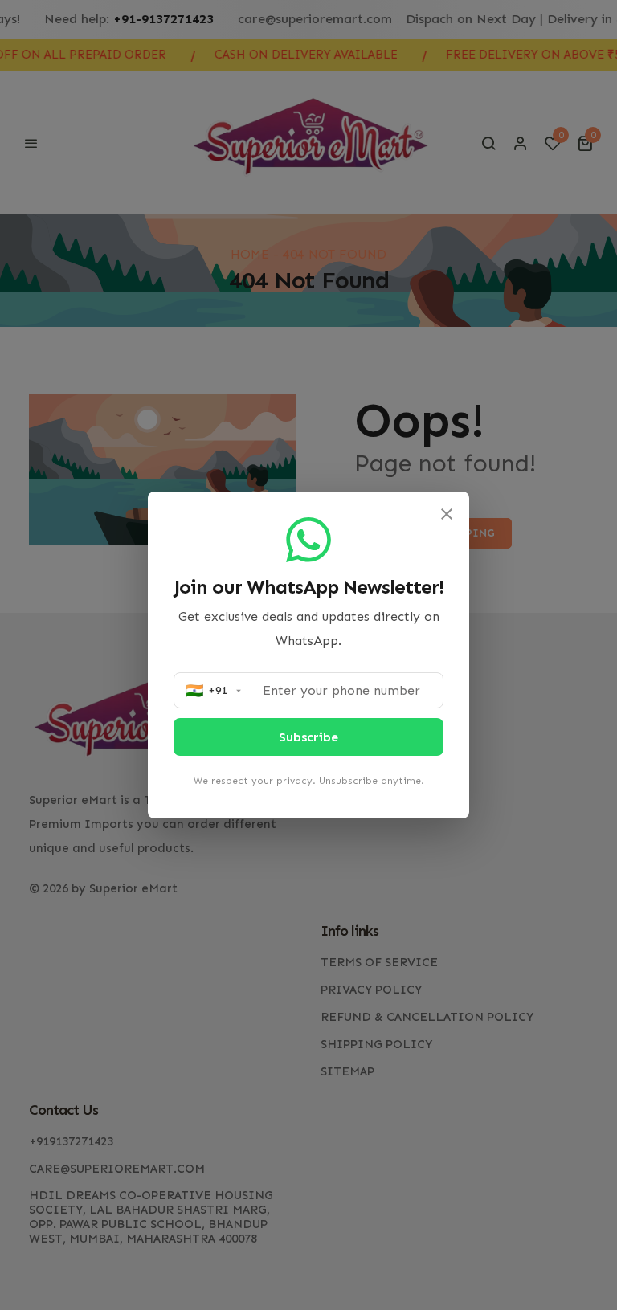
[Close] (447, 514)
